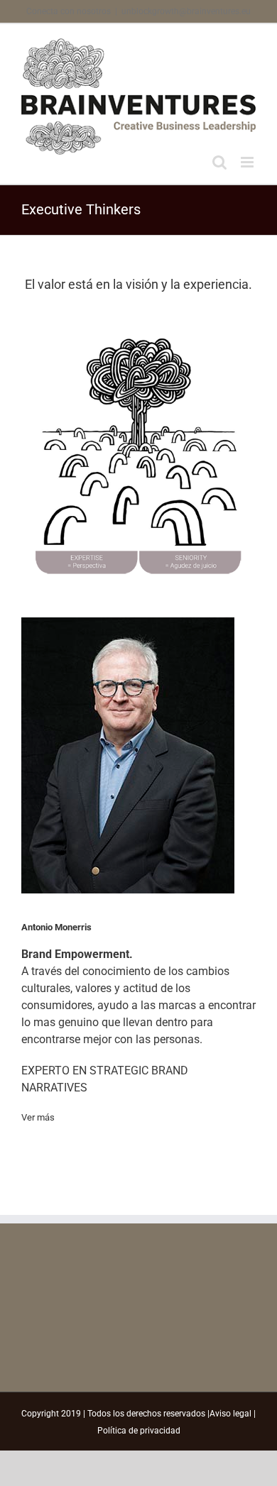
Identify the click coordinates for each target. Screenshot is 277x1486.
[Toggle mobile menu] (248, 162)
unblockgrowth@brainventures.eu (186, 11)
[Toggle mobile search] (219, 162)
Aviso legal (230, 1414)
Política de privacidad (138, 1431)
